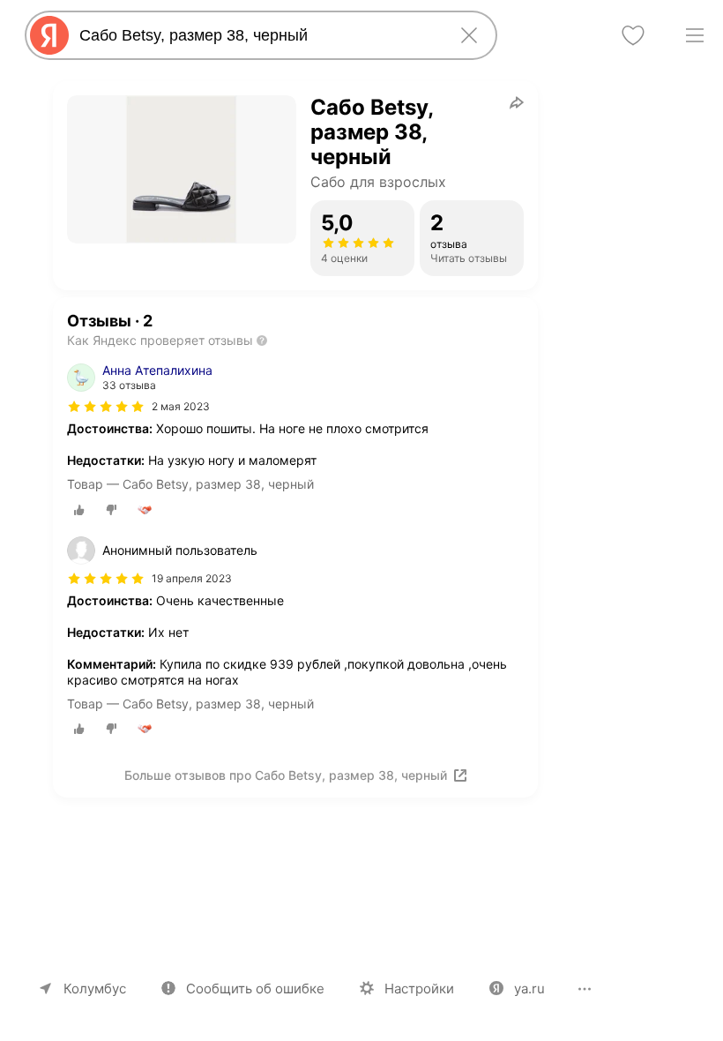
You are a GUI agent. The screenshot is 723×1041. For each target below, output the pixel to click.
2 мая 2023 (181, 406)
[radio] (79, 510)
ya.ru (529, 988)
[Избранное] (633, 35)
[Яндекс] (49, 35)
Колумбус (94, 988)
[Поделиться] (517, 102)
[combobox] (257, 35)
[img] (106, 407)
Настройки (419, 988)
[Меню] (694, 35)
